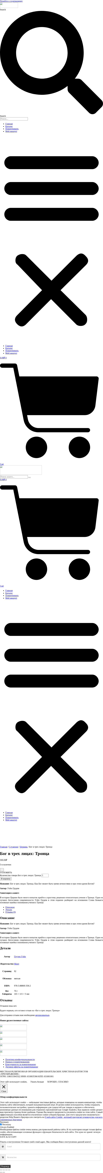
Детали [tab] (8, 909)
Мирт (16, 964)
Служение (13, 847)
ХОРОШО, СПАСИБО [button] (57, 1082)
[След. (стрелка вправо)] (4, 1172)
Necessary (6, 1124)
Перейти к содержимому (11, 1)
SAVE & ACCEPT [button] (8, 1137)
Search (3, 9)
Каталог (9, 126)
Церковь (23, 847)
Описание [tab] (10, 907)
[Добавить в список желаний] (2, 869)
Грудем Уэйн (20, 956)
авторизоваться (42, 1015)
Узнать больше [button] (37, 1082)
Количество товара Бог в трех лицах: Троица (20, 875)
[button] (51, 239)
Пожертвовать (12, 129)
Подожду (5, 1166)
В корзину (5, 879)
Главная (9, 124)
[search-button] (29, 477)
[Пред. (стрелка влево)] (1, 1172)
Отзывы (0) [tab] (10, 912)
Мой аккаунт (11, 131)
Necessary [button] (4, 1122)
